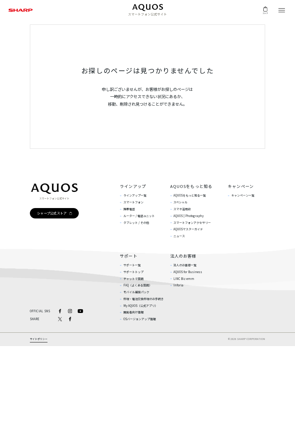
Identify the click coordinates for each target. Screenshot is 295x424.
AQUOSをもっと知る (191, 186)
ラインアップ (133, 186)
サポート (128, 256)
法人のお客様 (183, 256)
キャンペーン (241, 186)
